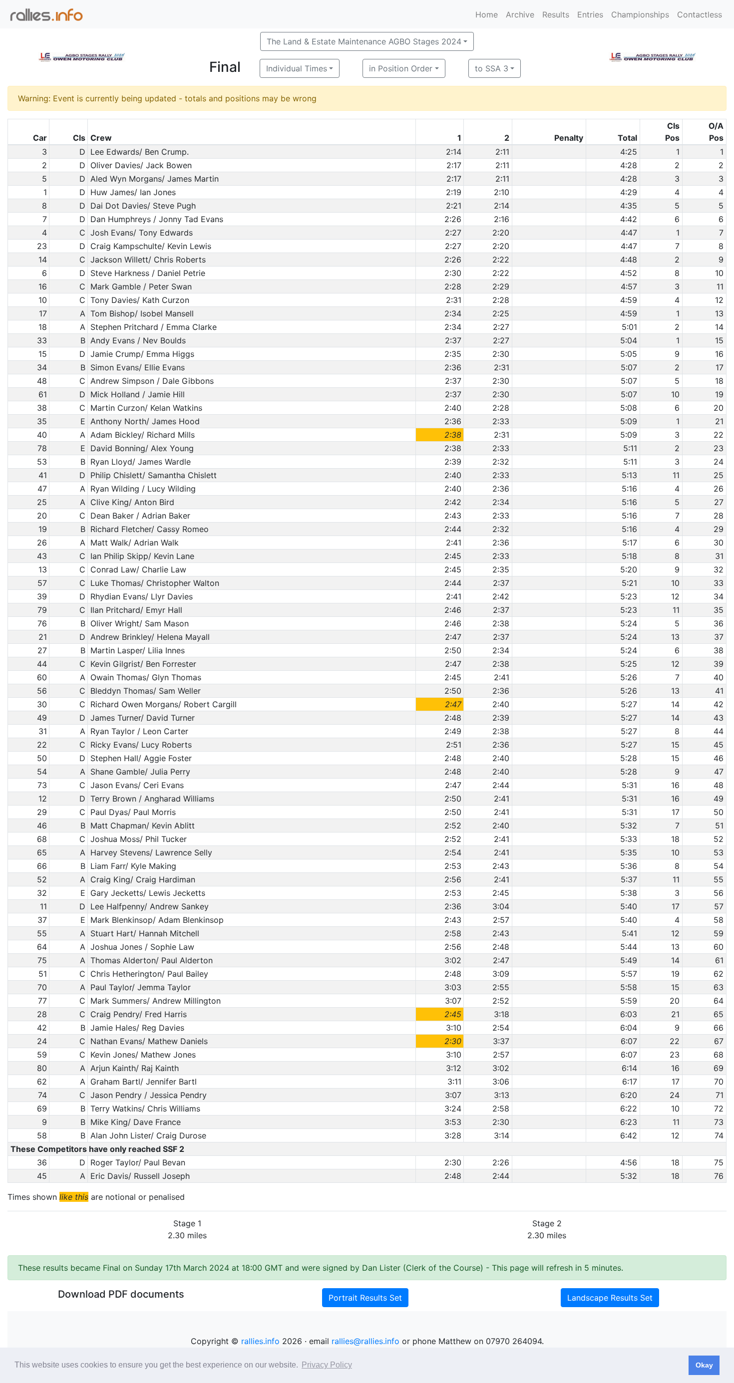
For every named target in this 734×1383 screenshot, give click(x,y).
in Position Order (400, 68)
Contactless (699, 14)
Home (486, 14)
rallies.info (260, 1341)
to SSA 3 (491, 68)
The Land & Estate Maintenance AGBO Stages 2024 (364, 41)
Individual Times (296, 68)
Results (555, 14)
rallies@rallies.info (365, 1341)
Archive (520, 14)
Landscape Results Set (610, 1298)
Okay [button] (704, 1365)
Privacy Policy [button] (327, 1365)
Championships (640, 14)
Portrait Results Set (365, 1298)
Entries (590, 14)
